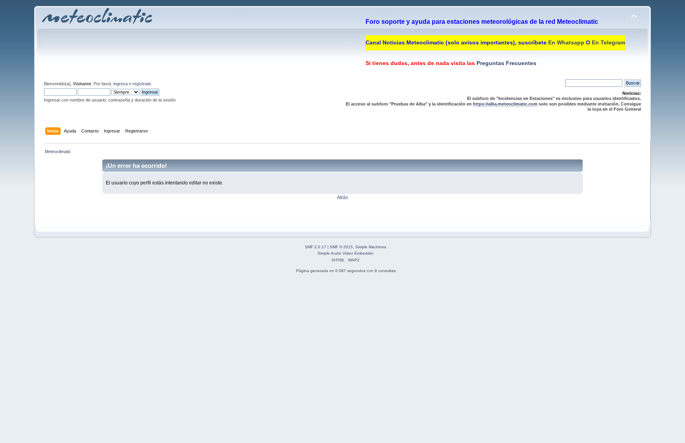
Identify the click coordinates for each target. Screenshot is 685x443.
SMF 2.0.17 (315, 247)
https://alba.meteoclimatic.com (505, 104)
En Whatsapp (566, 42)
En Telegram (608, 42)
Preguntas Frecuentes (505, 63)
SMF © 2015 (341, 247)
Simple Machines (370, 247)
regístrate (141, 83)
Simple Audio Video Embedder (345, 253)
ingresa (120, 83)
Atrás (342, 197)
